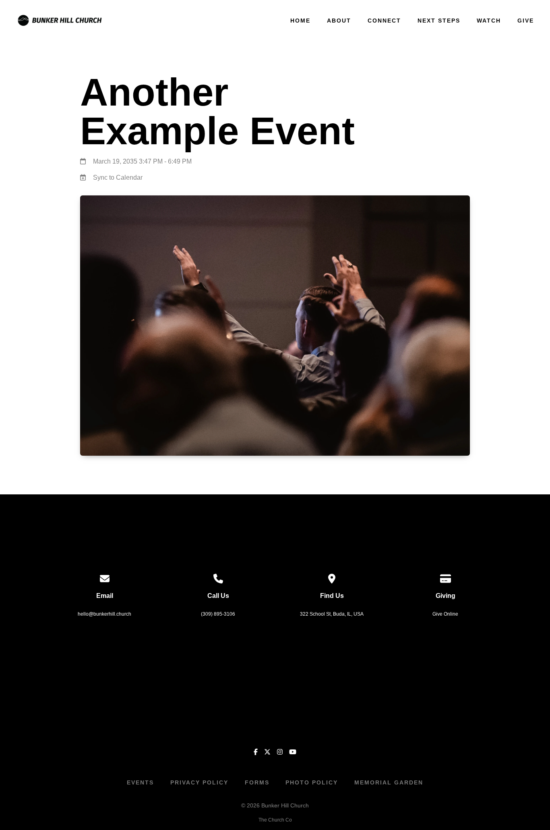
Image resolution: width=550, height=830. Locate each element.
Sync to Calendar (118, 177)
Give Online (445, 614)
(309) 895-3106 (218, 614)
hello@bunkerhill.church (104, 614)
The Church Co (275, 820)
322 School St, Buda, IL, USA (332, 614)
